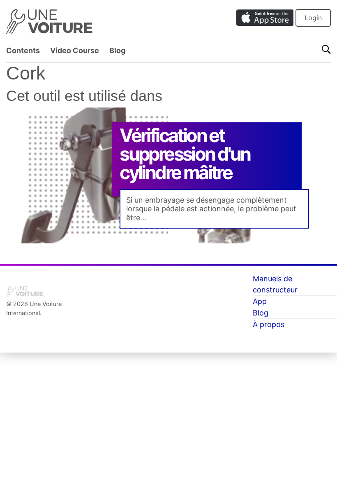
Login (313, 18)
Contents (23, 50)
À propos (268, 324)
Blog (117, 50)
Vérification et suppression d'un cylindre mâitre (185, 154)
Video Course (74, 50)
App (260, 301)
